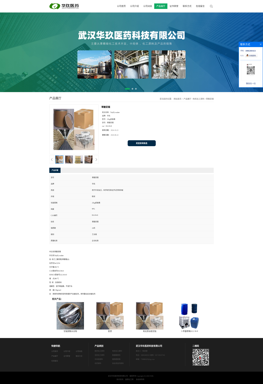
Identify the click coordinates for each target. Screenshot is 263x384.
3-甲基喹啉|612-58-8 (189, 331)
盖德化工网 (129, 379)
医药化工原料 (100, 351)
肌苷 (110, 331)
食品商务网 (140, 379)
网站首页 (177, 99)
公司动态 (147, 6)
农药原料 (98, 363)
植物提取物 (116, 359)
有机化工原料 (198, 99)
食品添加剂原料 (118, 363)
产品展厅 (160, 6)
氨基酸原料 (116, 355)
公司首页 (121, 6)
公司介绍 (134, 6)
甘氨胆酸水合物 (70, 331)
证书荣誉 (174, 6)
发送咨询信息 (141, 143)
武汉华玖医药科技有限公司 (118, 376)
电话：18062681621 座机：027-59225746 (150, 355)
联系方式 (187, 6)
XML (152, 376)
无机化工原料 (100, 355)
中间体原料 (99, 359)
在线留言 (200, 6)
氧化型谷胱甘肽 (149, 331)
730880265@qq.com (148, 359)
